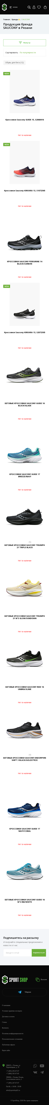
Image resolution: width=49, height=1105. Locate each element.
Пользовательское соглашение (12, 1039)
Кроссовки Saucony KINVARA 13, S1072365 (24, 190)
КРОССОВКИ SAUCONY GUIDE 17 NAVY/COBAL (24, 829)
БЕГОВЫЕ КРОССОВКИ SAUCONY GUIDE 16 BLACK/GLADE (25, 404)
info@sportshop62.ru (13, 1090)
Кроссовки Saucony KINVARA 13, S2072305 (24, 332)
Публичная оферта (8, 1045)
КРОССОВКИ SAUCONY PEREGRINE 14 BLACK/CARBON (24, 262)
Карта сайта (6, 1050)
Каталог (43, 979)
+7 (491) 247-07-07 (12, 1083)
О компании (6, 1005)
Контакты (5, 1028)
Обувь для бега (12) (14, 62)
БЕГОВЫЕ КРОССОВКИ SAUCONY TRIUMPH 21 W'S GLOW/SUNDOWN (24, 617)
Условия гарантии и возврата (12, 1011)
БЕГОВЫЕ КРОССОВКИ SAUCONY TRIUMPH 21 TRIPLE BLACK (24, 546)
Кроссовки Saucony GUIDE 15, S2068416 (24, 119)
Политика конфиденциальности (12, 1033)
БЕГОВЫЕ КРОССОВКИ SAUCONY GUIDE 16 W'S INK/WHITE (25, 900)
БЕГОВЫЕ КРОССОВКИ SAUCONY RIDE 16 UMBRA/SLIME (24, 688)
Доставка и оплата (8, 1017)
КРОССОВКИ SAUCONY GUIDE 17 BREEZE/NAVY (24, 475)
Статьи (4, 1022)
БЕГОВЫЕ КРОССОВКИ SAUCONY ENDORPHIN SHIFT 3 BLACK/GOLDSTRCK (24, 759)
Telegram (28, 992)
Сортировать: (11, 52)
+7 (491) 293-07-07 (12, 1071)
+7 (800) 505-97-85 (12, 1074)
